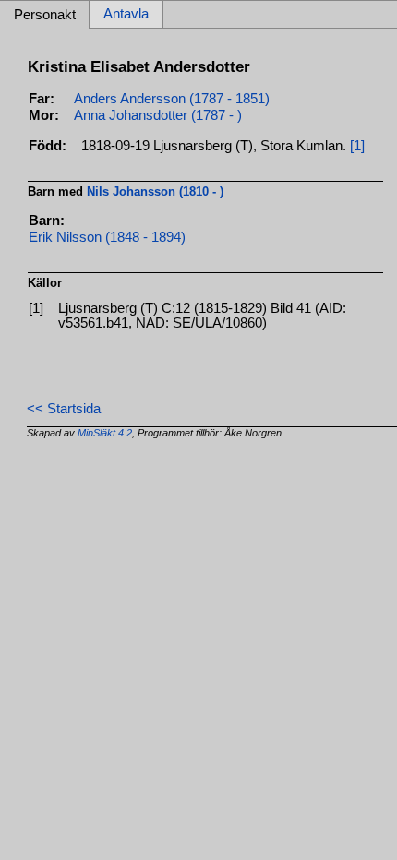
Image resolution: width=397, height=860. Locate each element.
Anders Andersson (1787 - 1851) (172, 98)
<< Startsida (64, 408)
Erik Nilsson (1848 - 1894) (107, 237)
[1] (357, 145)
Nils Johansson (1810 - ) (155, 191)
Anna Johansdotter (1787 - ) (158, 115)
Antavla (126, 14)
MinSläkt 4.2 (105, 432)
